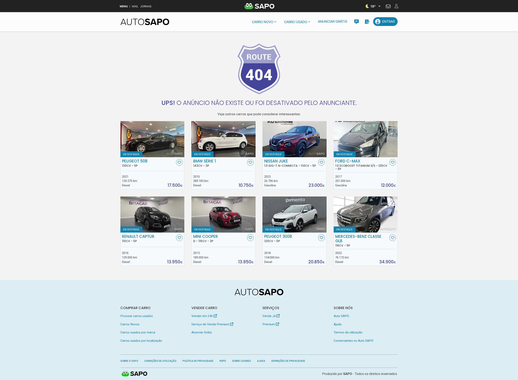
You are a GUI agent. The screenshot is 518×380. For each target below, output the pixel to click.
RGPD (223, 361)
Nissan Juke (290, 163)
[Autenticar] (388, 7)
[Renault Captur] (152, 214)
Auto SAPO (341, 316)
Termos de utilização (348, 332)
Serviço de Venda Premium (210, 324)
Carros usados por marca (137, 332)
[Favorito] (179, 162)
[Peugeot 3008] (294, 214)
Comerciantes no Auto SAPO (353, 341)
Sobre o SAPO (129, 361)
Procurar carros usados (136, 316)
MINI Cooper (205, 238)
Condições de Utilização (160, 361)
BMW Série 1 (204, 163)
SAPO (134, 374)
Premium (269, 324)
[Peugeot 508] (152, 139)
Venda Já (269, 316)
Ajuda (337, 324)
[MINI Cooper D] (223, 214)
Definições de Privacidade (288, 361)
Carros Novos (129, 324)
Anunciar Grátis (332, 21)
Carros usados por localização (141, 341)
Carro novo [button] (262, 22)
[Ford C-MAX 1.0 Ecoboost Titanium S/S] (366, 139)
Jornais (145, 6)
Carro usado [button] (295, 22)
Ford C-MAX (361, 165)
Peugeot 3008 (278, 238)
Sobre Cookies (241, 361)
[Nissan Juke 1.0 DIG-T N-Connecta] (294, 139)
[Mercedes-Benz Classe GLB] (366, 214)
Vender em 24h (202, 316)
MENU (124, 6)
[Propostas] (367, 21)
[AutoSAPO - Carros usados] (144, 22)
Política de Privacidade (198, 361)
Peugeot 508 (135, 163)
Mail (135, 6)
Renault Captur (138, 238)
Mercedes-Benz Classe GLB (358, 240)
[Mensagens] (356, 21)
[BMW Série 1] (223, 139)
